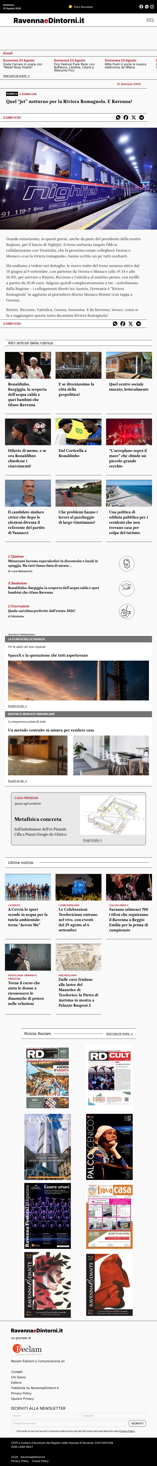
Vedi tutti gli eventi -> (16, 75)
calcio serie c (119, 905)
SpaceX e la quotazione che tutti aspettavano (48, 655)
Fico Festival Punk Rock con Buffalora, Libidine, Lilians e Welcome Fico (74, 67)
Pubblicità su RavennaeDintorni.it (35, 1388)
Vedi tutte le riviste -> (119, 1033)
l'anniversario (69, 905)
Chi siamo (18, 1377)
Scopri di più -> (17, 706)
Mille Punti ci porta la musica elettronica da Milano (125, 66)
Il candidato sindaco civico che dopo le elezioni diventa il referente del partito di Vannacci (26, 522)
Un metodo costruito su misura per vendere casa (51, 730)
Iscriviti (137, 1423)
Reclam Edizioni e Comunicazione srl (38, 1361)
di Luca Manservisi (20, 571)
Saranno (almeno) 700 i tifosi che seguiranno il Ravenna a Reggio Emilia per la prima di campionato (128, 919)
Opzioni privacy (22, 1399)
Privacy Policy (21, 1393)
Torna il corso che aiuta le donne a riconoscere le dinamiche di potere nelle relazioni (26, 993)
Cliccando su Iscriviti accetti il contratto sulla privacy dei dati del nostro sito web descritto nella (75, 1431)
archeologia (68, 975)
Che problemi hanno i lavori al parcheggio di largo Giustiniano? (78, 517)
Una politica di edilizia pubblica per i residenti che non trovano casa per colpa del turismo (128, 522)
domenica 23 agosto (18, 60)
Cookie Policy (40, 1461)
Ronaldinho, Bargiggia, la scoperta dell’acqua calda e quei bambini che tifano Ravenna (27, 394)
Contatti (16, 1372)
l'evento (14, 905)
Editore (16, 1382)
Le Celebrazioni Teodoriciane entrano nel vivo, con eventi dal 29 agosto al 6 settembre (78, 919)
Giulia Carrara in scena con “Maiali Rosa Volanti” (22, 66)
